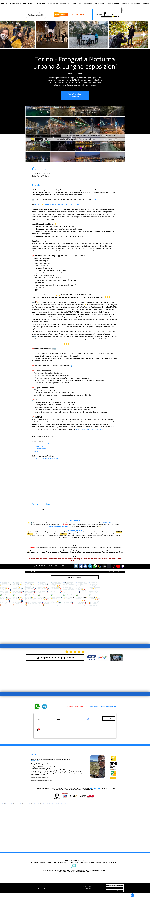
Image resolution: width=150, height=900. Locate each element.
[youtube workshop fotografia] (118, 566)
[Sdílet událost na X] (38, 509)
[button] (4, 2)
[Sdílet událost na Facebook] (33, 509)
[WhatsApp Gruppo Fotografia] (95, 566)
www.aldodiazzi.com (63, 759)
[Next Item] (143, 34)
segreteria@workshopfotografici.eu (41, 780)
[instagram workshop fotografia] (76, 566)
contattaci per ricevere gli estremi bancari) (47, 534)
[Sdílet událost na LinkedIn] (43, 509)
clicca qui (65, 524)
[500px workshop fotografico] (104, 566)
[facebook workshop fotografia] (81, 566)
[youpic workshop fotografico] (109, 566)
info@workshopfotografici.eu (39, 777)
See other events (75, 96)
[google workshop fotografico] (100, 566)
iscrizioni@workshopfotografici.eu (60, 526)
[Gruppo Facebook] (85, 566)
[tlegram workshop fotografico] (90, 566)
